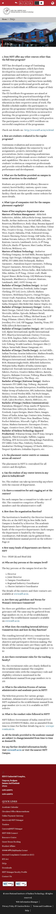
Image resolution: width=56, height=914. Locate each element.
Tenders (5, 824)
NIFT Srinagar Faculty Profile (14, 872)
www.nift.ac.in (12, 621)
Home (4, 19)
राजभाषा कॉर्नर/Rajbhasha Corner (15, 850)
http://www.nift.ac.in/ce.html (39, 130)
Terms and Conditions (42, 906)
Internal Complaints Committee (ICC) (18, 855)
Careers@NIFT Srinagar (12, 829)
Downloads (7, 868)
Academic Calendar (10, 807)
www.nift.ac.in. (21, 594)
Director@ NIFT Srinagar (12, 820)
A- (30, 3)
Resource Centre (9, 837)
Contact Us (7, 876)
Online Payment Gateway (13, 816)
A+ (21, 3)
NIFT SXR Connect (10, 833)
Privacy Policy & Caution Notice (16, 906)
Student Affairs (8, 846)
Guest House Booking (11, 842)
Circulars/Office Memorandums (15, 811)
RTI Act (5, 859)
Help (27, 910)
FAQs (4, 863)
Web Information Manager (27, 902)
